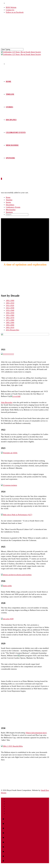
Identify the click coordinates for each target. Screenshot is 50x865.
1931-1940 (10, 310)
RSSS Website (11, 7)
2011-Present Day (12, 330)
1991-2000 (10, 325)
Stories (9, 107)
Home (8, 81)
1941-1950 (10, 313)
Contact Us (10, 10)
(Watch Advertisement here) (36, 733)
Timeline (10, 94)
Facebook (13, 861)
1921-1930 (10, 308)
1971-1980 (10, 320)
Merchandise (12, 145)
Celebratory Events (16, 132)
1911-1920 (10, 305)
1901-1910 (10, 303)
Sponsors (10, 158)
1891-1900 (10, 300)
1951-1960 (10, 315)
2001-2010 (10, 327)
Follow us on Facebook (15, 12)
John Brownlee (6, 402)
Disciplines (11, 120)
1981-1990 (10, 323)
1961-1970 (10, 318)
